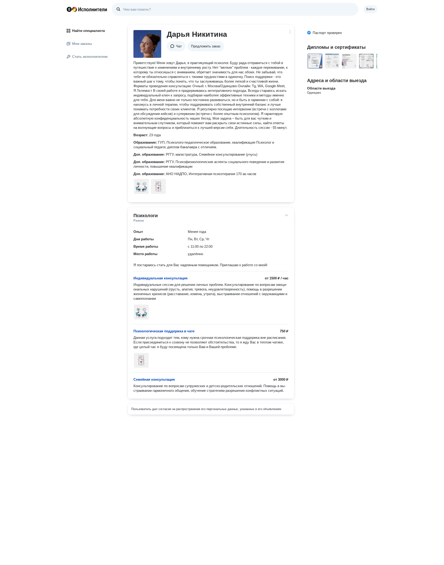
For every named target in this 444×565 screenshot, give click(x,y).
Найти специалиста (88, 31)
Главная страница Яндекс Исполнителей (87, 9)
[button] (176, 46)
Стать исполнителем (90, 57)
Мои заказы (82, 44)
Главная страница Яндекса (69, 9)
